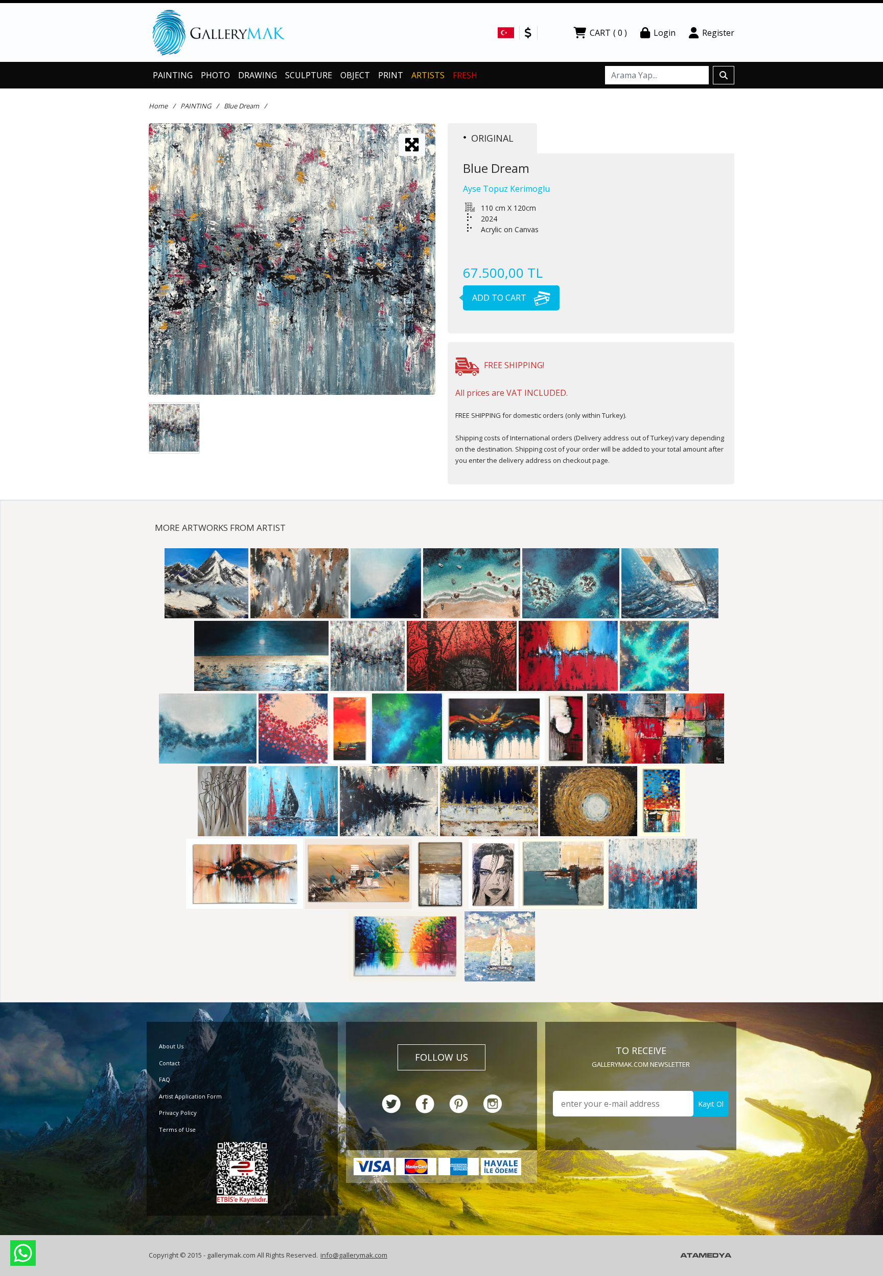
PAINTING (173, 75)
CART (608, 32)
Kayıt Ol (711, 1104)
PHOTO (215, 75)
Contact (169, 1063)
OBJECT (355, 75)
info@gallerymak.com (353, 1255)
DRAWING (257, 75)
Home (158, 105)
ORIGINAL (492, 138)
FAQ (164, 1079)
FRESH (465, 75)
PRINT (390, 75)
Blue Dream (241, 105)
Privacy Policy (178, 1112)
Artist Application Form (190, 1096)
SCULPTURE (308, 75)
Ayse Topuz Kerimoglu (506, 188)
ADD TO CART (500, 297)
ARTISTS (428, 75)
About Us (171, 1046)
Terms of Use (177, 1129)
